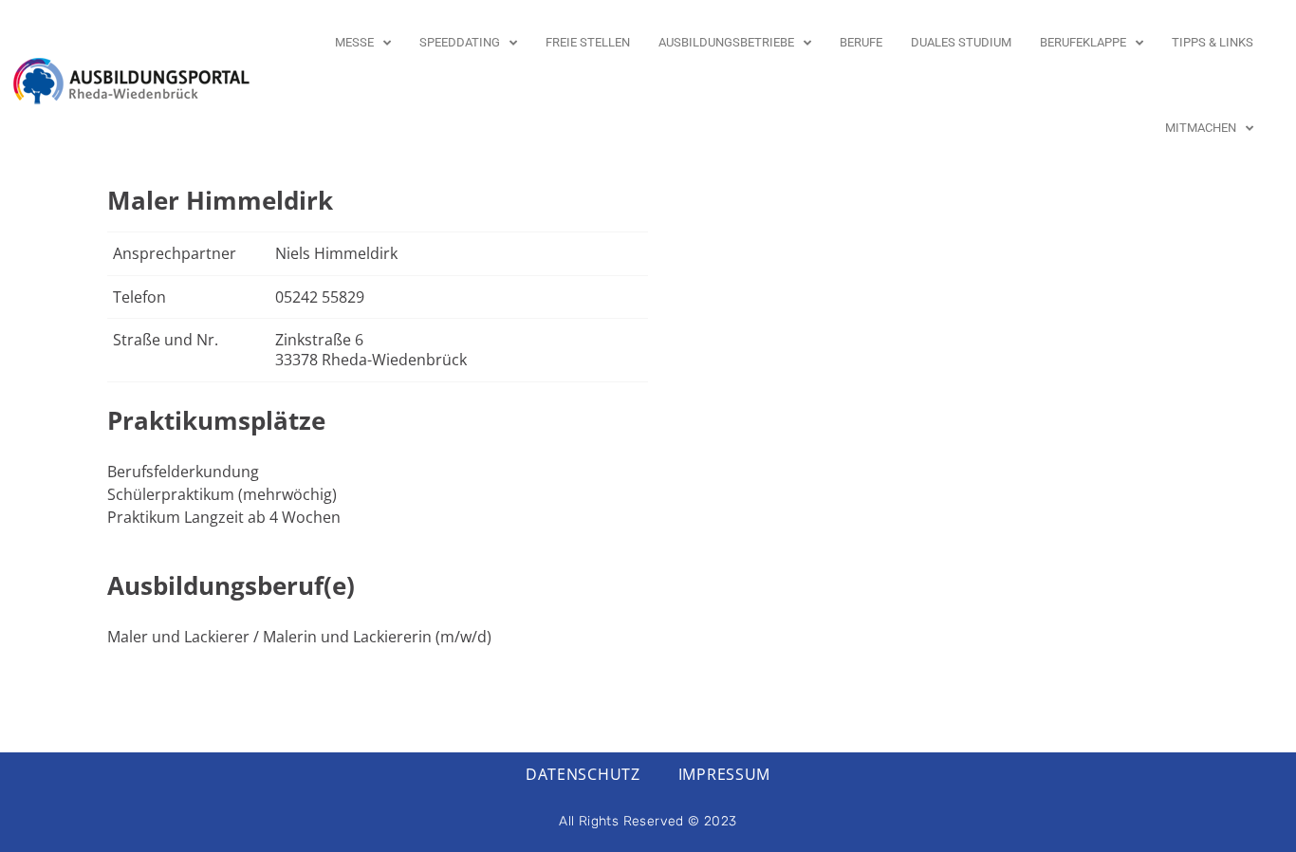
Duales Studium (961, 42)
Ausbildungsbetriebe (726, 42)
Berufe (861, 42)
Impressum (724, 774)
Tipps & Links (1212, 42)
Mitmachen (1200, 127)
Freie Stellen (588, 42)
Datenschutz (583, 774)
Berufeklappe (1083, 42)
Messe (354, 42)
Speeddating (459, 42)
